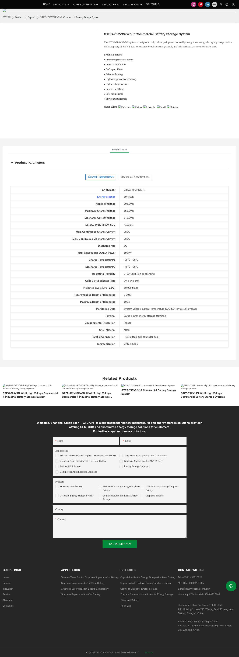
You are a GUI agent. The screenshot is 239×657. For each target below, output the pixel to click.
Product (6, 583)
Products (19, 17)
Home (6, 577)
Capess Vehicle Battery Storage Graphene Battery (145, 583)
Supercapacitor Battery (71, 486)
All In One (126, 605)
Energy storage (106, 196)
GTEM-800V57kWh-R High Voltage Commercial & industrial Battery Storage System (30, 395)
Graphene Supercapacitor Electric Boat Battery (83, 461)
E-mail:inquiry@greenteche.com (194, 589)
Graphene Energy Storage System (76, 495)
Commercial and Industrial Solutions (78, 472)
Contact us (8, 605)
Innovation (8, 589)
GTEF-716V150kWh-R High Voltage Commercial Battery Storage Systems (203, 395)
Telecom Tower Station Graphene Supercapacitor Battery (88, 455)
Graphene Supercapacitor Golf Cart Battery (145, 455)
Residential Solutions (70, 466)
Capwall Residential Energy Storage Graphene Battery (147, 577)
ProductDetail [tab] (119, 149)
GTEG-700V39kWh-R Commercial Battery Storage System (69, 17)
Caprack (32, 17)
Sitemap (148, 652)
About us (7, 600)
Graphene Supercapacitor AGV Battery (143, 461)
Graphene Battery (154, 495)
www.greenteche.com (125, 652)
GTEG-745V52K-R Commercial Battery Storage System (148, 392)
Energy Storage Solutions (136, 466)
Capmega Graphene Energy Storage (138, 589)
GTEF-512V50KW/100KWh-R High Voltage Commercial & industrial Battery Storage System (86, 395)
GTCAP (7, 17)
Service (6, 594)
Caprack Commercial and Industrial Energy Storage (146, 594)
